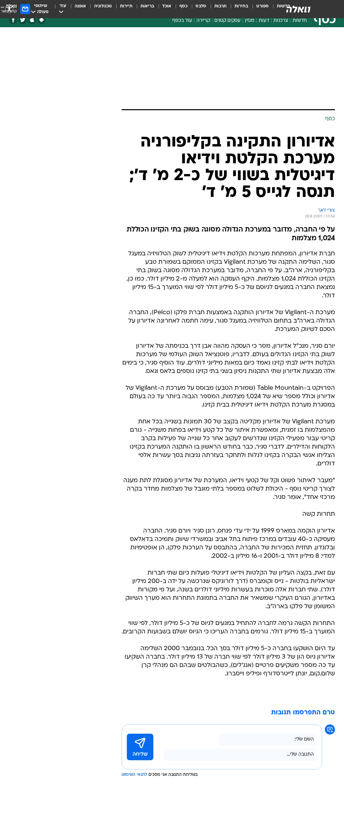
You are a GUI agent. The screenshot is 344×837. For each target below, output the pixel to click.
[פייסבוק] (13, 20)
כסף (183, 6)
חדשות (300, 20)
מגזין (249, 20)
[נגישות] (9, 9)
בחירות (241, 6)
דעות (264, 20)
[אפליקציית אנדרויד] (41, 20)
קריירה (203, 20)
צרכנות (280, 20)
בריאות (147, 6)
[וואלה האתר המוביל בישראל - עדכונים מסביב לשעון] (298, 9)
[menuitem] (258, 9)
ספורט (262, 6)
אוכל (166, 6)
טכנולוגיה (103, 6)
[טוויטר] (22, 20)
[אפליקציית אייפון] (32, 20)
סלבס (201, 6)
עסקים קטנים (227, 20)
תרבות (220, 6)
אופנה (80, 6)
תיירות (126, 6)
